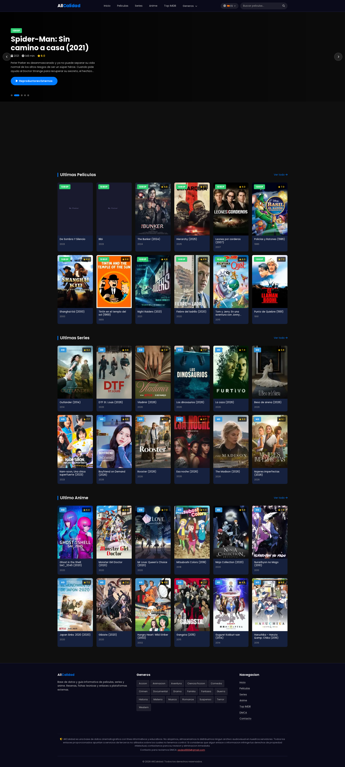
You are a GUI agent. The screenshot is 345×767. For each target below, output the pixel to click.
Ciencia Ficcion (196, 683)
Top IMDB (170, 6)
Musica (172, 699)
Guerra (221, 691)
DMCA (243, 712)
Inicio (107, 6)
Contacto (245, 718)
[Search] (283, 6)
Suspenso (205, 699)
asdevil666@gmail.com (191, 749)
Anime (153, 6)
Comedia (216, 683)
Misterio (158, 699)
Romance (188, 699)
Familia (191, 691)
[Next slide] (338, 57)
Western (144, 707)
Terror (220, 699)
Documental (160, 691)
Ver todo (279, 174)
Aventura (176, 683)
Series (138, 6)
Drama (177, 691)
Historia (143, 699)
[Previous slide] (7, 57)
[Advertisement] (172, 134)
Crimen (143, 691)
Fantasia (206, 691)
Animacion (159, 683)
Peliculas (122, 6)
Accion (143, 683)
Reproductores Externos (35, 81)
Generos (188, 6)
